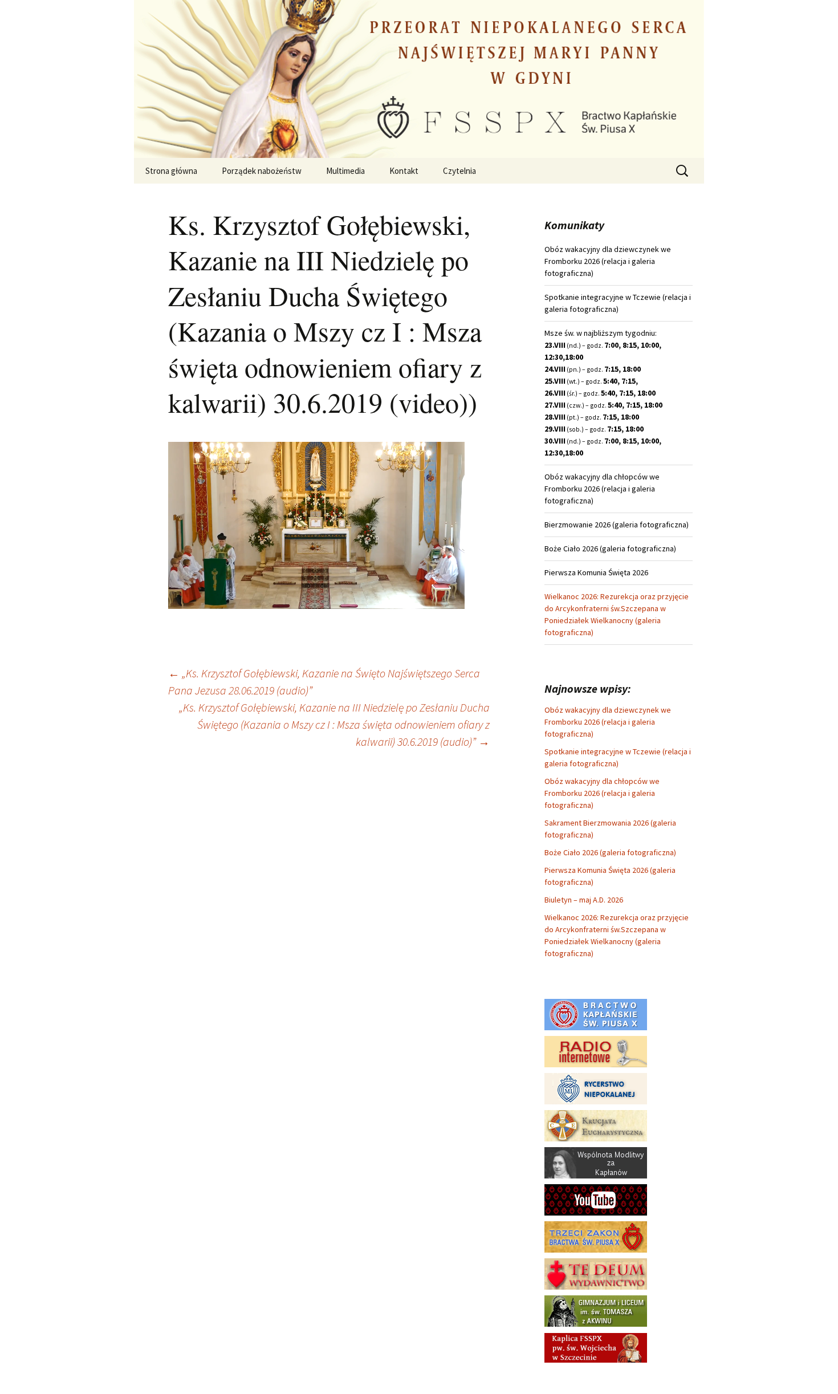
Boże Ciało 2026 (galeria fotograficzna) (610, 852)
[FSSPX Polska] (595, 1199)
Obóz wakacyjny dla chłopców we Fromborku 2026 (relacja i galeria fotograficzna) (602, 793)
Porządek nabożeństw (262, 170)
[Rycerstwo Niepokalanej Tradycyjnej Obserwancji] (595, 1088)
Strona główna (171, 170)
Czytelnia (459, 170)
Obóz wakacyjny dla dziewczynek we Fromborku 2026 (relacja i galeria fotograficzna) (607, 722)
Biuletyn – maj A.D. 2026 (583, 900)
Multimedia (345, 170)
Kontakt (403, 170)
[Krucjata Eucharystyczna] (595, 1125)
